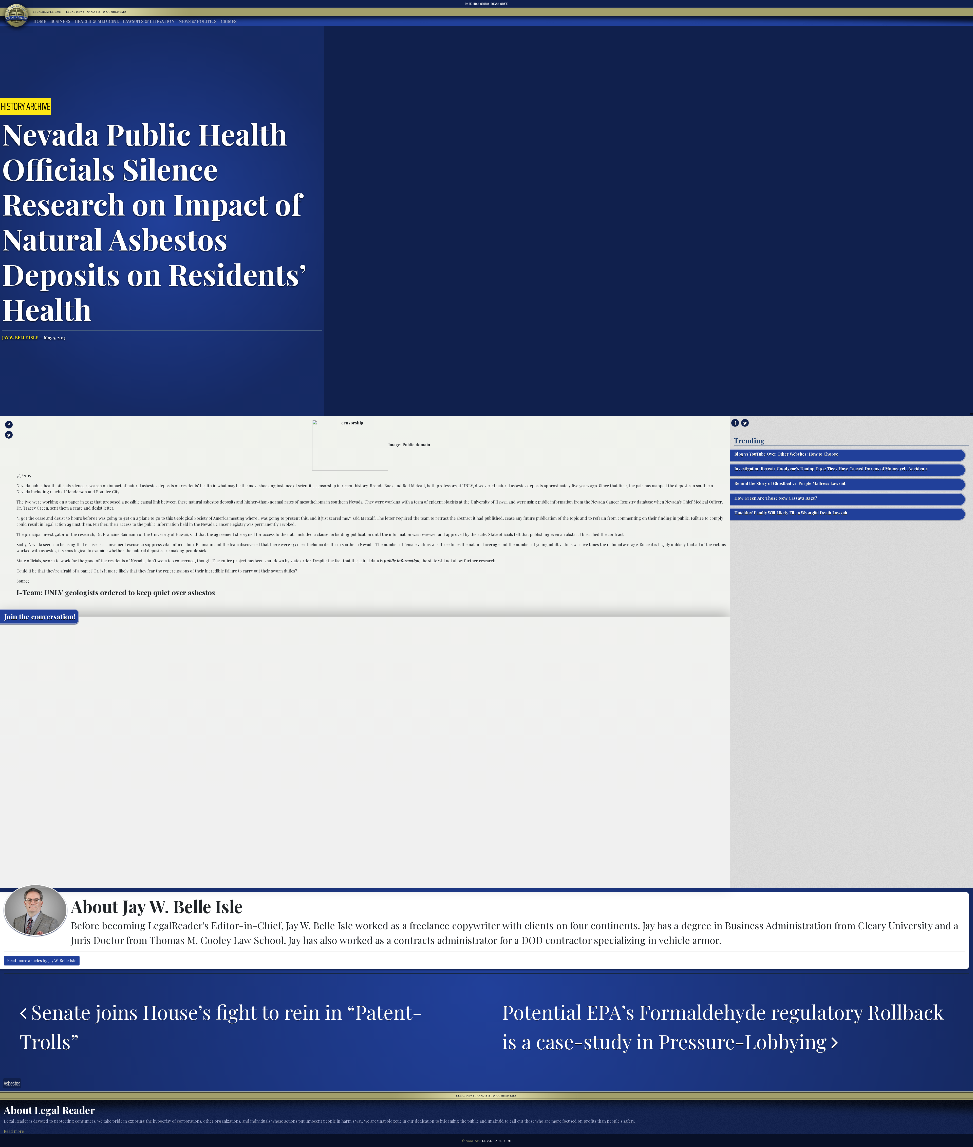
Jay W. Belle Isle (20, 337)
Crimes (229, 21)
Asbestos (12, 1083)
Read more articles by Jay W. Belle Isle (41, 960)
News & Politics (198, 21)
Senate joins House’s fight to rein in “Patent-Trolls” (221, 1026)
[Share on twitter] (8, 435)
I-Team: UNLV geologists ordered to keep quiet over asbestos (115, 592)
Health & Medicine (96, 21)
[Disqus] (365, 691)
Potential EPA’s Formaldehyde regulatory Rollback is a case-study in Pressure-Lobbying (723, 1026)
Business (60, 21)
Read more (14, 1131)
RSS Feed (468, 4)
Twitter (499, 4)
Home (39, 21)
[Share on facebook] (8, 425)
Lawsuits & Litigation (149, 21)
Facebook (481, 4)
